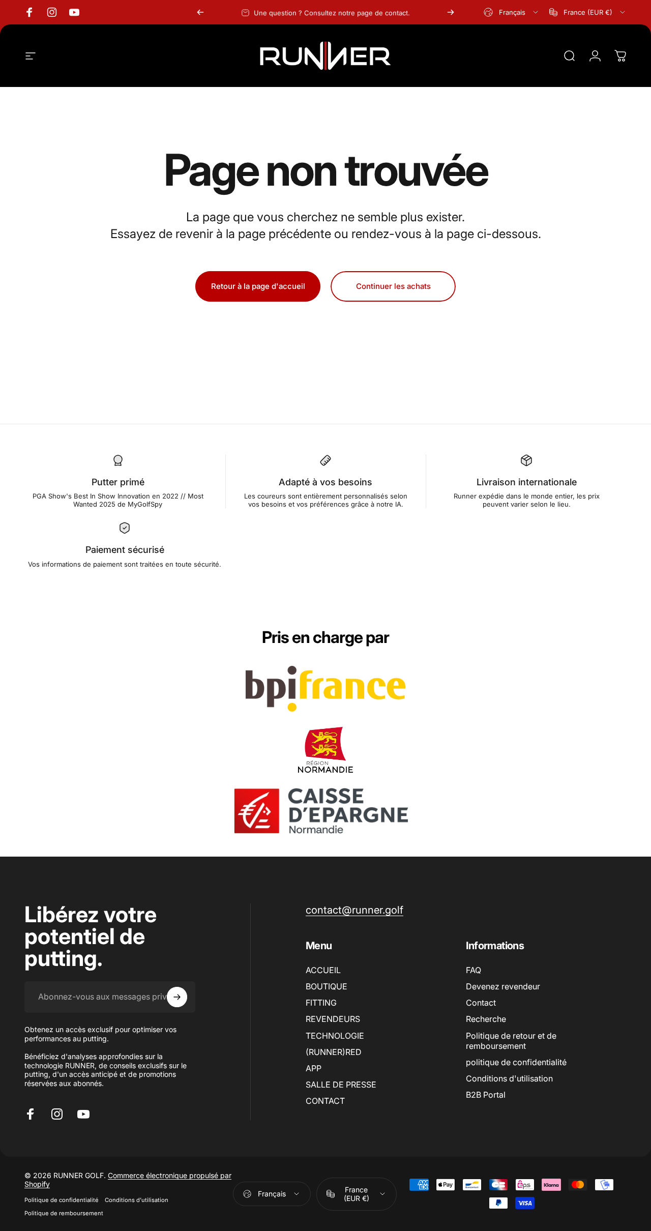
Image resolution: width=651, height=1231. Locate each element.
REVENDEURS (333, 1019)
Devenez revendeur (503, 986)
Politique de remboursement (63, 1213)
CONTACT (325, 1101)
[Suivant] (450, 12)
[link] (354, 909)
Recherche (486, 1019)
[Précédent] (200, 12)
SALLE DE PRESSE (341, 1084)
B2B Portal (486, 1095)
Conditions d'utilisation (509, 1078)
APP (313, 1068)
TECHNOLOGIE (335, 1036)
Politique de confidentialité (61, 1200)
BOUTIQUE (326, 986)
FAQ (473, 970)
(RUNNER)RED (334, 1052)
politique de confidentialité (516, 1062)
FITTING (321, 1003)
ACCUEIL (323, 970)
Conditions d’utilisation (136, 1200)
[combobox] (512, 12)
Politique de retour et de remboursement (511, 1041)
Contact (481, 1003)
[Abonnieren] (177, 997)
